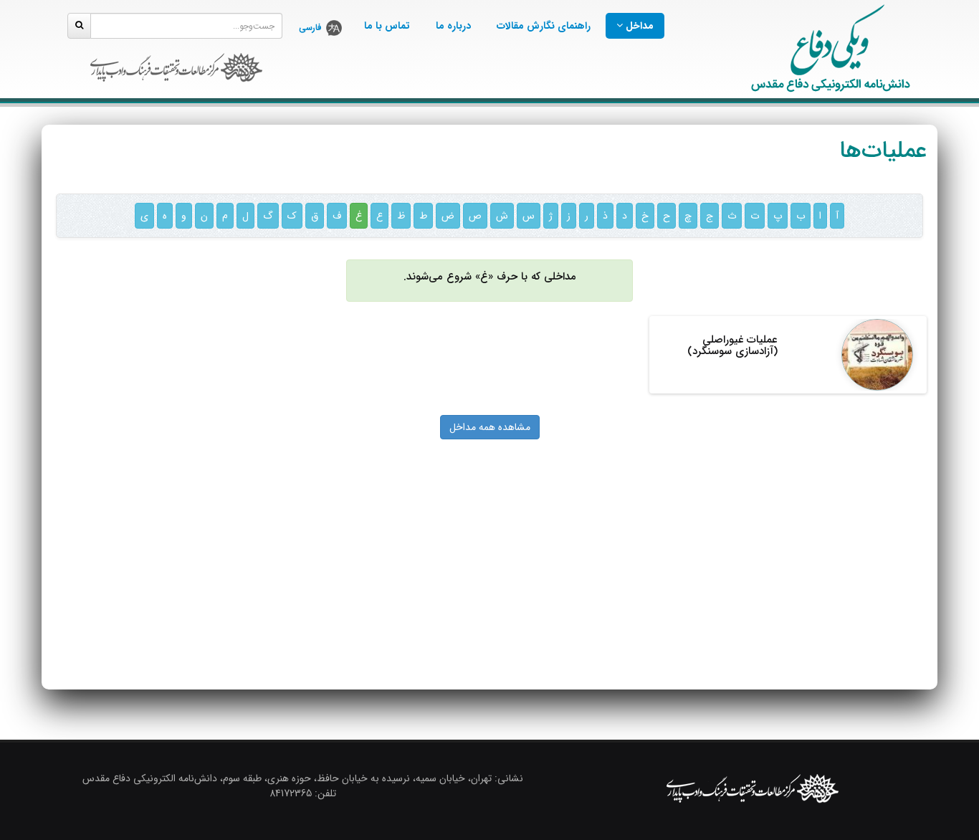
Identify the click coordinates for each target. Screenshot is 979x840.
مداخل (638, 26)
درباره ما (453, 26)
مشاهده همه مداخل (489, 427)
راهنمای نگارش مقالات (544, 26)
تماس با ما (387, 26)
